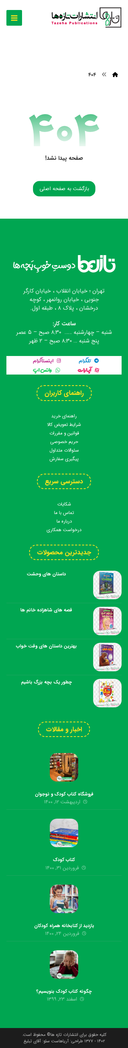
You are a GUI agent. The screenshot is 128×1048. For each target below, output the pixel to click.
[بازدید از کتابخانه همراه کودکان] (64, 899)
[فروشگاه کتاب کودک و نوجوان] (64, 767)
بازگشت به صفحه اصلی (64, 189)
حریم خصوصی (64, 442)
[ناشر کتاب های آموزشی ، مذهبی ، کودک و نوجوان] (86, 17)
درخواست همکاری (64, 530)
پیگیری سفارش (64, 459)
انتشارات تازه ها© (62, 1034)
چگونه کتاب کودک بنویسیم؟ (64, 991)
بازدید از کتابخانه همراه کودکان (64, 926)
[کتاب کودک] (64, 833)
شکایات (64, 504)
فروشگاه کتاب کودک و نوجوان (64, 794)
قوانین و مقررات (64, 433)
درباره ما (64, 521)
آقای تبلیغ (32, 1041)
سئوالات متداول (64, 450)
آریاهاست (60, 1041)
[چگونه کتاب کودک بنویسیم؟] (64, 964)
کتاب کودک (64, 860)
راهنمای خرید (64, 416)
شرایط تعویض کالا (64, 424)
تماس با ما (64, 513)
